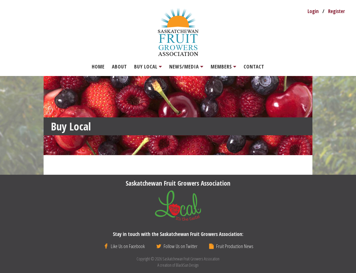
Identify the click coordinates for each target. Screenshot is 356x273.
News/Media (184, 66)
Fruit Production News (234, 246)
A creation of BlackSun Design (178, 265)
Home (98, 66)
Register (336, 11)
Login (313, 11)
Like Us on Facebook (128, 246)
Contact (254, 66)
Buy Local (146, 66)
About (119, 66)
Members (222, 66)
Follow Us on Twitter (180, 246)
